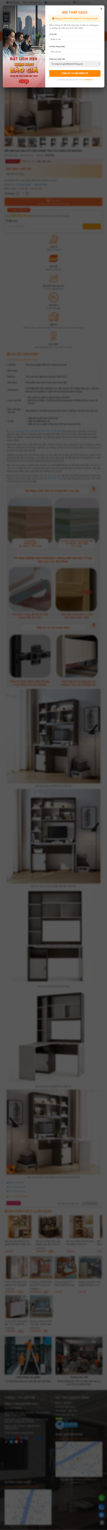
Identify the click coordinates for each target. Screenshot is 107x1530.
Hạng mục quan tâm (57, 59)
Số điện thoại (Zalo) (57, 47)
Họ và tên (53, 34)
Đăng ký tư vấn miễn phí (75, 73)
